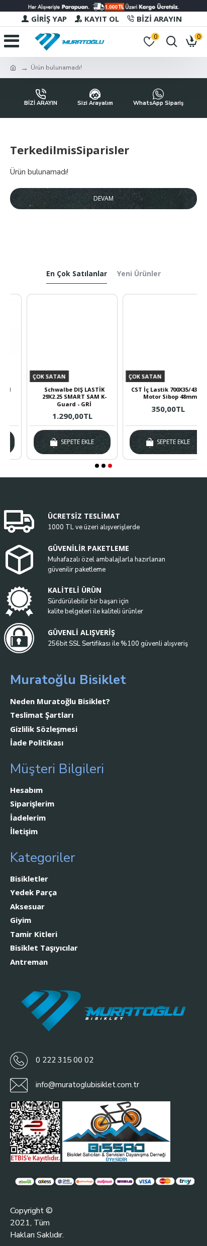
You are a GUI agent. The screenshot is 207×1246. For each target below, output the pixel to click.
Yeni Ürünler (139, 273)
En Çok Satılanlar (76, 273)
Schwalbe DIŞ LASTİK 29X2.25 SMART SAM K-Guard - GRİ (58, 397)
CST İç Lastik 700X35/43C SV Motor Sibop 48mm (154, 393)
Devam (103, 198)
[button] (97, 466)
